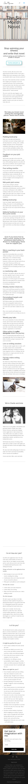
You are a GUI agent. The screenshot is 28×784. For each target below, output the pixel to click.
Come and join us (14, 63)
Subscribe (14, 749)
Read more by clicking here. (14, 782)
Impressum (14, 762)
